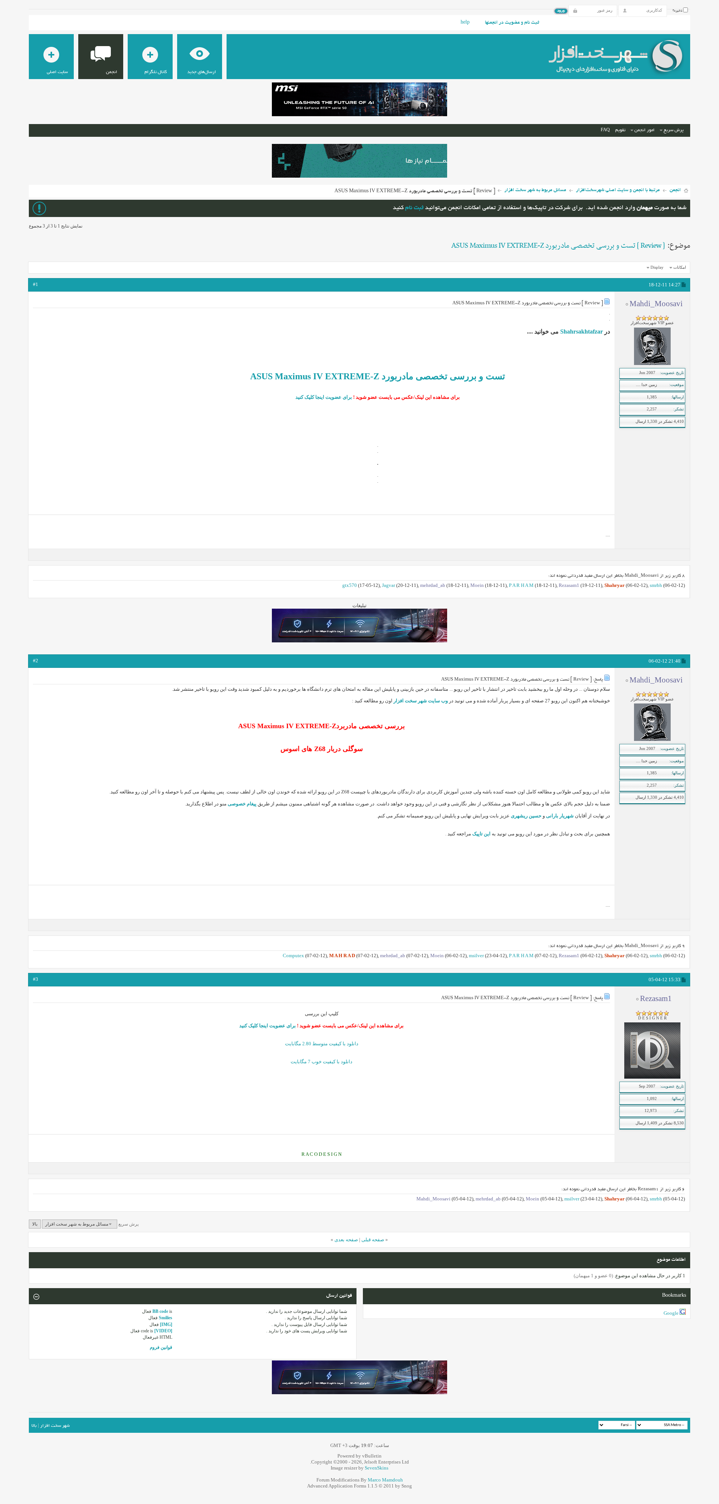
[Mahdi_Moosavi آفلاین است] (652, 363)
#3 (35, 979)
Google (671, 1313)
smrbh (656, 585)
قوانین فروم (161, 1347)
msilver (476, 955)
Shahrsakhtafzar (581, 331)
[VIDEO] (163, 1330)
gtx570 (349, 585)
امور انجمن (644, 130)
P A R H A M (521, 585)
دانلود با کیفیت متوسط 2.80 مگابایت (321, 1043)
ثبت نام (414, 208)
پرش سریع (673, 130)
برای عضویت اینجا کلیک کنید (323, 397)
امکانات (679, 267)
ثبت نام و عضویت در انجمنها (512, 22)
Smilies (165, 1317)
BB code (160, 1311)
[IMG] (166, 1324)
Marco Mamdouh (385, 1480)
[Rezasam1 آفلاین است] (652, 1077)
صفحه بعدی (346, 1239)
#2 (35, 660)
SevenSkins (376, 1468)
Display (657, 267)
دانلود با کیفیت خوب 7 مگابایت (321, 1061)
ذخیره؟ (678, 11)
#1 (35, 284)
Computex (293, 955)
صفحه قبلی (372, 1239)
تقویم (620, 130)
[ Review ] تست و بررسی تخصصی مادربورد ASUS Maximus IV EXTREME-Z (558, 245)
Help (465, 22)
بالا (34, 1224)
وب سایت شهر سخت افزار (421, 700)
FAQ (605, 130)
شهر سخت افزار (55, 1425)
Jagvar (388, 585)
